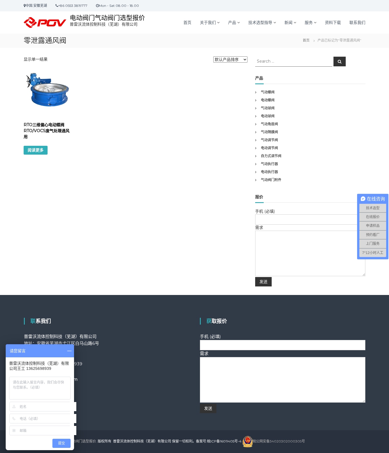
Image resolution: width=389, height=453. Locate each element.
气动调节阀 (269, 140)
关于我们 (208, 22)
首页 (187, 22)
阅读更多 (36, 150)
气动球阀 (268, 108)
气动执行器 (269, 164)
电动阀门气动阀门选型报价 (107, 18)
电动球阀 (268, 116)
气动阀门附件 (271, 180)
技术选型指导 (260, 22)
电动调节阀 (269, 148)
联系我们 (357, 22)
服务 (309, 22)
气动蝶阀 (268, 92)
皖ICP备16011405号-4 (224, 441)
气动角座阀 (269, 124)
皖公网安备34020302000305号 (279, 441)
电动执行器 (269, 172)
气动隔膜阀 (269, 132)
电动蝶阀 (268, 100)
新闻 (288, 22)
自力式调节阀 (271, 156)
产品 (232, 22)
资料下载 (333, 22)
